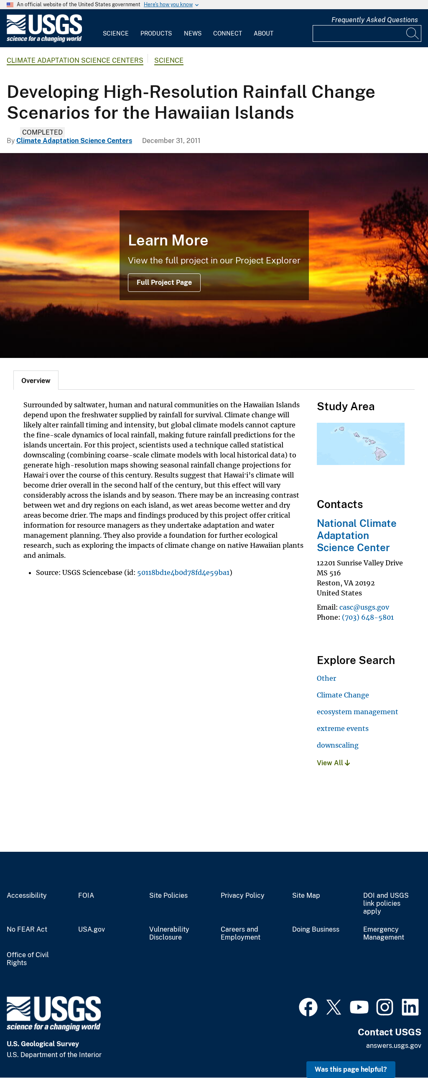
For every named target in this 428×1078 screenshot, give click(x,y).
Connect (227, 33)
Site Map (306, 895)
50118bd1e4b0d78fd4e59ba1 (183, 572)
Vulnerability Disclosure (169, 933)
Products (156, 33)
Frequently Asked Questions (374, 20)
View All (331, 763)
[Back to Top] (397, 1047)
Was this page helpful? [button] (351, 1069)
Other (326, 678)
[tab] (36, 380)
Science (116, 33)
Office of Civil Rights (28, 959)
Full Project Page (164, 282)
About (263, 33)
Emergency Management (383, 933)
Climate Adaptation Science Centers (75, 60)
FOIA (86, 895)
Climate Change (343, 695)
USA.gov (91, 929)
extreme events (343, 728)
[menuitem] (116, 28)
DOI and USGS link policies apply (386, 903)
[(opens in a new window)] (308, 1006)
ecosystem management (357, 712)
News (192, 33)
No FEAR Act (27, 929)
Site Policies (168, 895)
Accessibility (27, 895)
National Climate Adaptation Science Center (357, 535)
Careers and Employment (240, 933)
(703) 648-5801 (368, 617)
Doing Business (315, 929)
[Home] (44, 40)
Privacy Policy (243, 895)
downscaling (338, 745)
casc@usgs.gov (364, 607)
